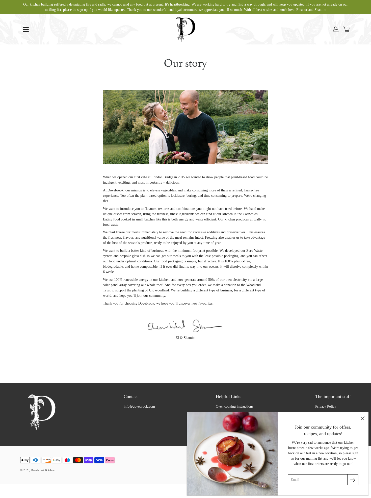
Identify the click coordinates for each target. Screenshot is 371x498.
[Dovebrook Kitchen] (185, 29)
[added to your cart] (347, 29)
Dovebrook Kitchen (43, 470)
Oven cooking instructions (234, 406)
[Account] (336, 29)
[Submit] (352, 479)
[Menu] (25, 29)
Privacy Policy (325, 406)
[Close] (362, 418)
